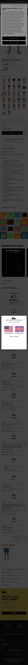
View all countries (14, 336)
